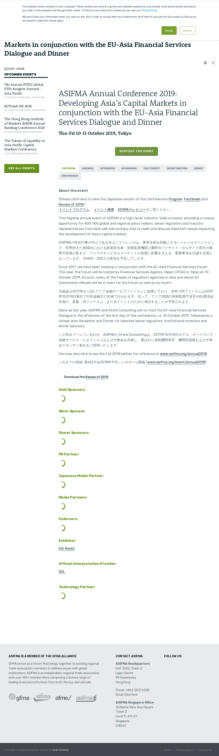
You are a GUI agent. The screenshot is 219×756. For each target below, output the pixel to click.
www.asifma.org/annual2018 (183, 354)
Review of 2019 (96, 377)
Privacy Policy (184, 750)
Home (167, 750)
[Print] (205, 62)
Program (175, 199)
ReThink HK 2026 (18, 105)
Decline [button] (187, 30)
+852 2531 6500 (137, 690)
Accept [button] (169, 30)
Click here (131, 694)
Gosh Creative (60, 750)
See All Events (22, 168)
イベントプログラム (74, 210)
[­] (167, 665)
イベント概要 (104, 210)
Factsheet (192, 199)
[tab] (69, 168)
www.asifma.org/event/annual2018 (176, 362)
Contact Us (205, 750)
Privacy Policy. (149, 10)
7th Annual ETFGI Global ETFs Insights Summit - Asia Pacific (23, 88)
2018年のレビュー (132, 210)
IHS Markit (67, 549)
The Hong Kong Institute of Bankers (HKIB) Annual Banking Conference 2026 (24, 123)
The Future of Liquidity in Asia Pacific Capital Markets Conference (24, 144)
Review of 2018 (71, 204)
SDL (62, 572)
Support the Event (136, 151)
